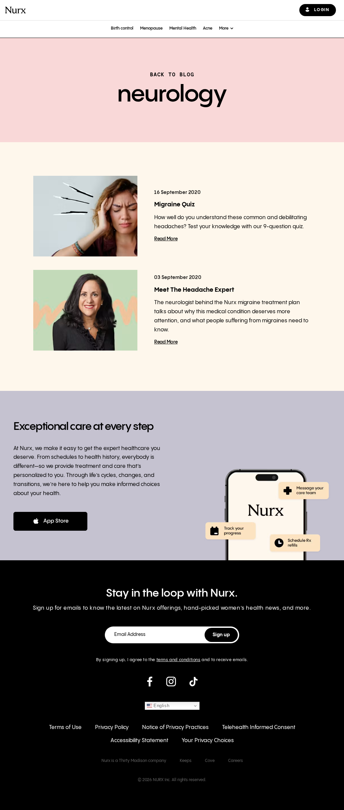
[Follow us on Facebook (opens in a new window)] (150, 684)
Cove (210, 761)
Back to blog (172, 74)
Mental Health (182, 28)
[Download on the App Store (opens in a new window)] (50, 521)
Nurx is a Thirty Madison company (133, 761)
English (161, 705)
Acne (207, 28)
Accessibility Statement (139, 740)
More (223, 28)
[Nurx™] (15, 10)
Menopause (151, 28)
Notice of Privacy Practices (175, 727)
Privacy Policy (112, 727)
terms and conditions (179, 660)
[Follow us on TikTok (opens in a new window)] (193, 684)
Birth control (122, 28)
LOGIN (321, 10)
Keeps (185, 761)
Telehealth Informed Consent (258, 727)
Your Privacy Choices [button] (208, 740)
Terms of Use (65, 727)
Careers (235, 761)
